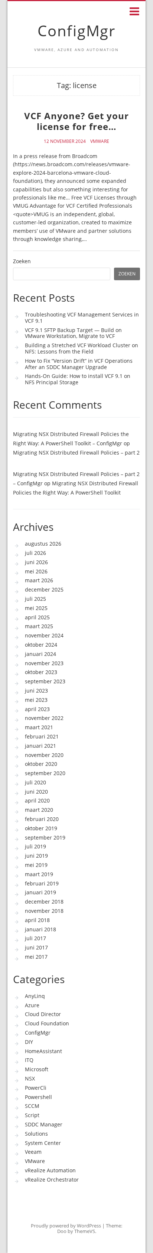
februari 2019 (42, 883)
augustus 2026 (43, 543)
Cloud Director (43, 1014)
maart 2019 (39, 874)
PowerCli (35, 1087)
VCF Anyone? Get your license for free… (76, 121)
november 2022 (44, 717)
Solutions (36, 1133)
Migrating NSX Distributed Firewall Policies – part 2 (76, 452)
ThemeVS (84, 1231)
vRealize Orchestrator (52, 1179)
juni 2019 (36, 855)
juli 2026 (35, 552)
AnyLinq (35, 995)
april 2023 (37, 709)
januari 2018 (40, 929)
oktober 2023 (41, 672)
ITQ (29, 1059)
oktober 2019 (41, 828)
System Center (43, 1142)
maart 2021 (39, 727)
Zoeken (22, 261)
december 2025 (44, 589)
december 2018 (44, 901)
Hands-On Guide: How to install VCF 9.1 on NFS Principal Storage (77, 379)
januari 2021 (40, 745)
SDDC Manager (43, 1124)
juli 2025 (35, 598)
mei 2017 (36, 956)
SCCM (32, 1105)
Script (32, 1115)
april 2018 (37, 920)
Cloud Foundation (47, 1023)
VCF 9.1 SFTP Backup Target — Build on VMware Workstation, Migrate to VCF (73, 333)
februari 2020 (42, 819)
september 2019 (45, 837)
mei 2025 (36, 608)
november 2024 (44, 635)
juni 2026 (36, 562)
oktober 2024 (41, 644)
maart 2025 (39, 626)
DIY (29, 1041)
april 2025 (37, 617)
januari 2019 (40, 892)
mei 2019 (36, 864)
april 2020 (37, 800)
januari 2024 (40, 653)
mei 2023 (36, 699)
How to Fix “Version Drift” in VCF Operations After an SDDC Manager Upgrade (79, 364)
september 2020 (45, 773)
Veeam (33, 1151)
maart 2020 (39, 809)
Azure (32, 1005)
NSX (30, 1078)
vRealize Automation (50, 1170)
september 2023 (45, 681)
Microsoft (36, 1069)
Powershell (38, 1096)
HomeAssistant (43, 1051)
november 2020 (44, 754)
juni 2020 (36, 791)
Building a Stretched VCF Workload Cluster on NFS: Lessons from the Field (81, 348)
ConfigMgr (76, 30)
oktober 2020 (41, 763)
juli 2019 (35, 846)
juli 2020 (35, 782)
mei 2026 (36, 571)
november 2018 (44, 910)
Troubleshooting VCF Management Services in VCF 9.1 (82, 317)
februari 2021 (42, 736)
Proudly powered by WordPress (66, 1225)
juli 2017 (35, 938)
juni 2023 (36, 690)
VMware (99, 141)
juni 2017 (36, 947)
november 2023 (44, 663)
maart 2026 (39, 580)
